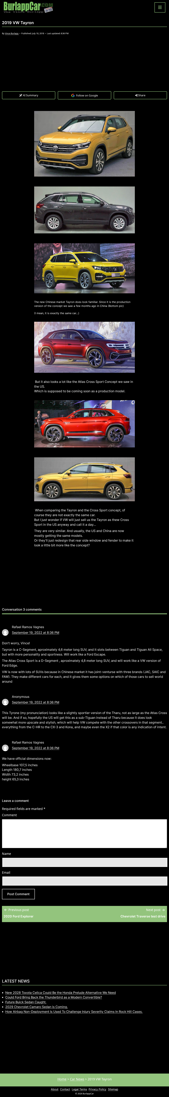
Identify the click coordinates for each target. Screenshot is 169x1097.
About (54, 1089)
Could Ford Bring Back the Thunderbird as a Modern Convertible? (53, 997)
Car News (77, 1079)
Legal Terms (79, 1089)
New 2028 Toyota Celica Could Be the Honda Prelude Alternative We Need (60, 993)
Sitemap (113, 1089)
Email (6, 872)
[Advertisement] (84, 66)
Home (62, 1079)
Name (6, 853)
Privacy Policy (97, 1089)
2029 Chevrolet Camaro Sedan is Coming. (36, 1007)
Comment (9, 815)
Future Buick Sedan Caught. (25, 1002)
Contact (65, 1089)
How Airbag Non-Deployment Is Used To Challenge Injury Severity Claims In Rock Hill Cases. (74, 1012)
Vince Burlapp (12, 33)
